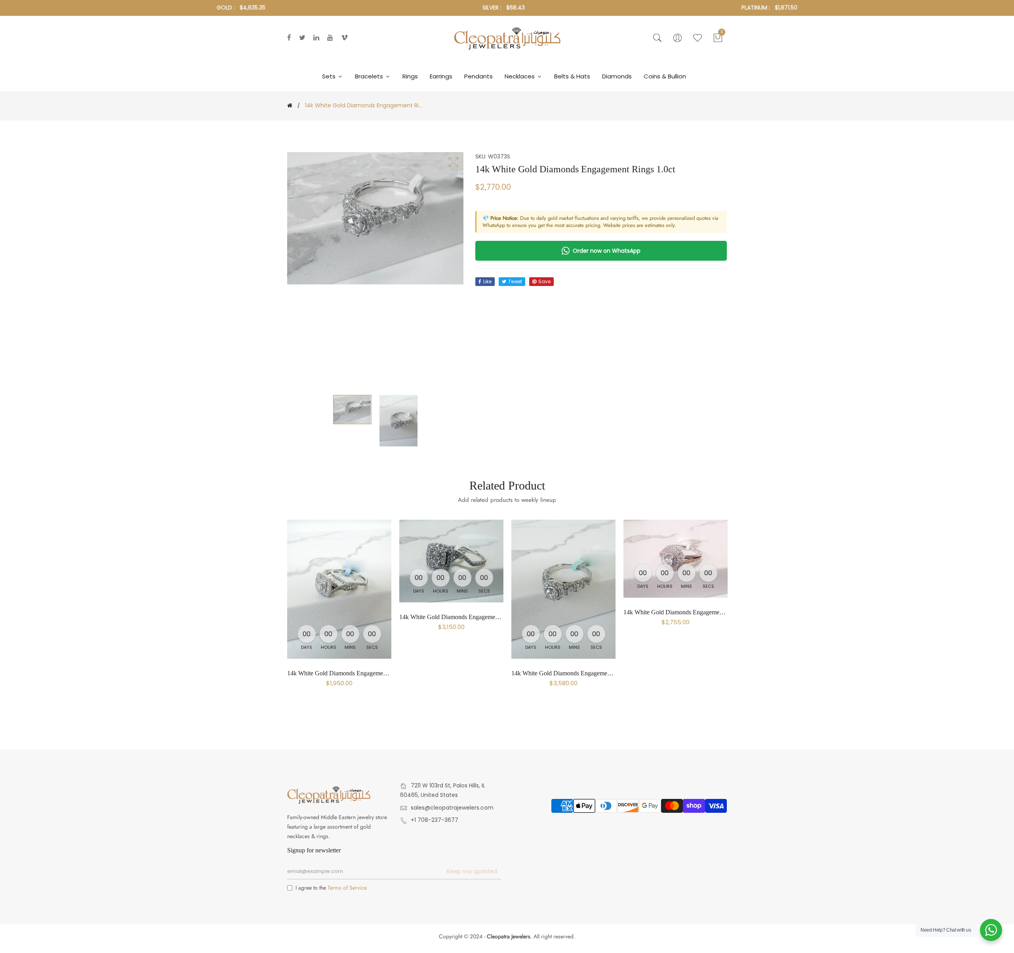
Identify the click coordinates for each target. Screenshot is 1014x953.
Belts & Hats (572, 76)
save (544, 281)
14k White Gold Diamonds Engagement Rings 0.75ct (354, 673)
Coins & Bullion (665, 76)
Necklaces (520, 76)
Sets (329, 76)
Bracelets (370, 76)
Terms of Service (347, 888)
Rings (410, 76)
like (487, 281)
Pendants (478, 76)
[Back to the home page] (289, 105)
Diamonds (617, 76)
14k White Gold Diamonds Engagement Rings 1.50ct (466, 617)
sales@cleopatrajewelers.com (452, 808)
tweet (515, 281)
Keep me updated (472, 871)
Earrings (441, 76)
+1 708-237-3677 (434, 820)
